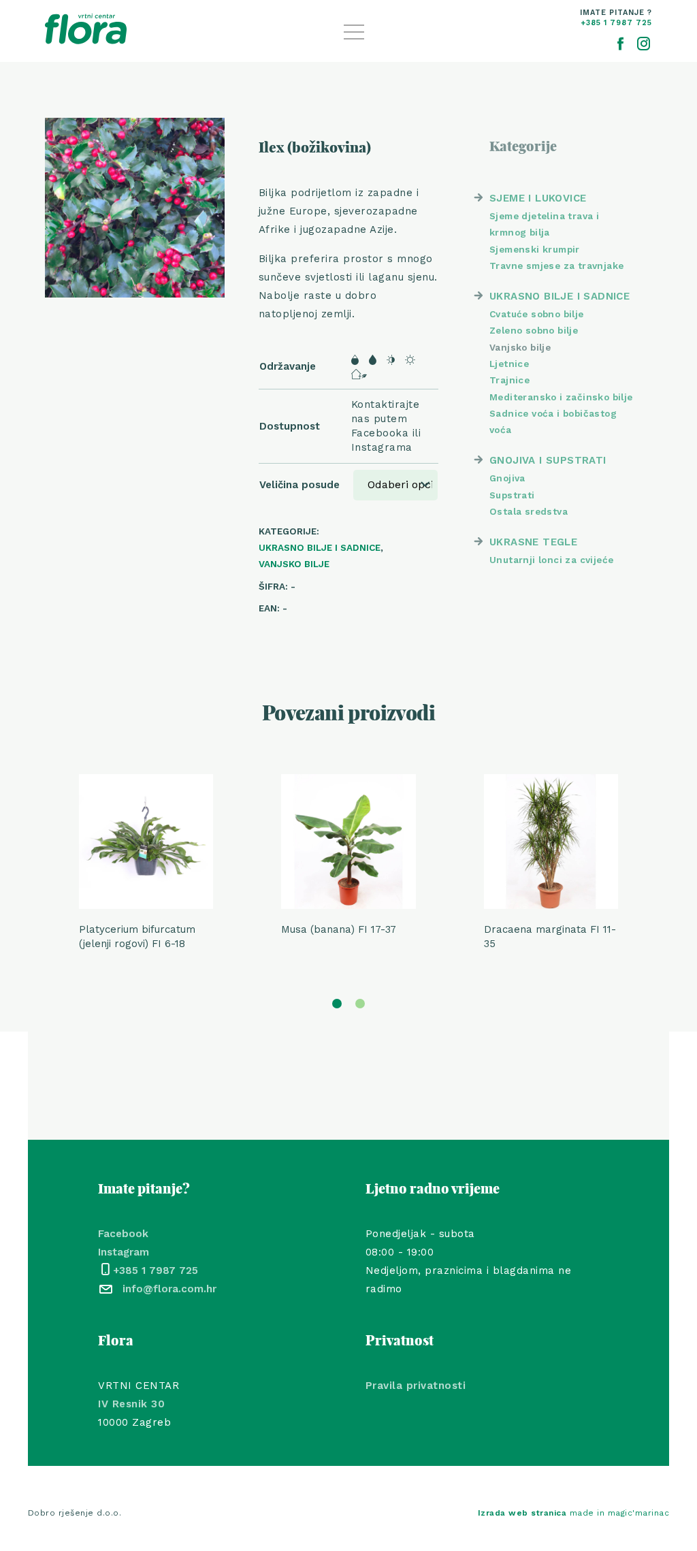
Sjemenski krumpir (534, 249)
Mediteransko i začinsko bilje (561, 396)
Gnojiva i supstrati (547, 460)
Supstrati (512, 495)
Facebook (123, 1234)
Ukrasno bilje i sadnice (319, 547)
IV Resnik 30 (131, 1404)
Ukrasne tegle (533, 542)
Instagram (123, 1252)
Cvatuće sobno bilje (536, 313)
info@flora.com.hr (169, 1289)
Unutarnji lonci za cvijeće (551, 559)
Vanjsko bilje (294, 563)
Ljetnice (509, 363)
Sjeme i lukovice (537, 198)
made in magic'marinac (574, 1513)
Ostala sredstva (528, 511)
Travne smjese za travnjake (556, 265)
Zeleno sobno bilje (533, 330)
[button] (336, 1003)
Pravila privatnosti (416, 1385)
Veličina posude (299, 485)
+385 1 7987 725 (155, 1270)
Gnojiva (507, 478)
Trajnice (509, 379)
